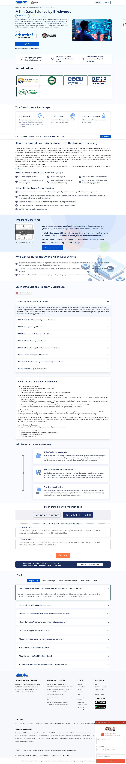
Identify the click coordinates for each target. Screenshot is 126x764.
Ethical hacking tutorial (88, 738)
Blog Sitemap (81, 702)
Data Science (76, 723)
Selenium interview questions (32, 732)
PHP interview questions (21, 735)
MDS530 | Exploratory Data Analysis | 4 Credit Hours (35, 334)
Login (98, 2)
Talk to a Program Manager (90, 564)
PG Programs (30, 723)
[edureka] (21, 2)
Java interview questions (62, 732)
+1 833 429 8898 (110, 733)
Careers (96, 684)
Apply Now (27, 44)
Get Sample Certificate (53, 248)
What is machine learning (75, 738)
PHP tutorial (73, 732)
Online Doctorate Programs (32, 7)
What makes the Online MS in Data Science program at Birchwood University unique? (50, 588)
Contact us (80, 692)
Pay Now (63, 555)
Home (16, 7)
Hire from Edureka (99, 694)
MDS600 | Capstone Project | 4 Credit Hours (32, 369)
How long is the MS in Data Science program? (35, 605)
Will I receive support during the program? (34, 631)
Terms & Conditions (56, 755)
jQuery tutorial (18, 738)
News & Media (81, 686)
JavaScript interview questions (85, 732)
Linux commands (77, 735)
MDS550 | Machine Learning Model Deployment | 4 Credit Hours (39, 348)
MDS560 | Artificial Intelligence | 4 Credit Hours (33, 355)
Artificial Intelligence (20, 723)
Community (81, 697)
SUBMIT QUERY (110, 761)
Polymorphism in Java (44, 735)
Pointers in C (69, 735)
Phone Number (100, 746)
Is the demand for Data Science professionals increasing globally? (43, 664)
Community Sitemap (83, 704)
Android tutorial (87, 735)
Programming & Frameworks (57, 723)
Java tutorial (44, 732)
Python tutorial (63, 738)
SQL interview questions (29, 738)
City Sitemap (81, 707)
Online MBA (68, 723)
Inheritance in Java (33, 735)
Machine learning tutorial (52, 738)
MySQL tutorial (40, 738)
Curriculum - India (25, 293)
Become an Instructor (100, 686)
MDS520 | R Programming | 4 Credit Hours (32, 327)
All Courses (22, 7)
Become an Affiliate (99, 689)
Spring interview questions (57, 735)
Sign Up (107, 2)
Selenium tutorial (19, 732)
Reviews (80, 689)
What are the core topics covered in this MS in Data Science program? (44, 614)
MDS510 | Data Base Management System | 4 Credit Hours (37, 320)
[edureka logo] (21, 675)
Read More (18, 169)
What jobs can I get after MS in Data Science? (35, 656)
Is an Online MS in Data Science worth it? (34, 647)
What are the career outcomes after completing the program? (41, 639)
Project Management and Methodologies (91, 723)
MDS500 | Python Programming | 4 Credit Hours (33, 301)
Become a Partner (99, 692)
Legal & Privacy (66, 755)
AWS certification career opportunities (24, 741)
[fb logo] (92, 755)
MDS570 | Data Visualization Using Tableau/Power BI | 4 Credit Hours (40, 362)
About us (80, 684)
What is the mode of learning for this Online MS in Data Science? (42, 622)
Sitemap (80, 699)
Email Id (98, 753)
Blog (79, 694)
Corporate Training (82, 710)
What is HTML (52, 732)
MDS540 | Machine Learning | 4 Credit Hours (32, 341)
